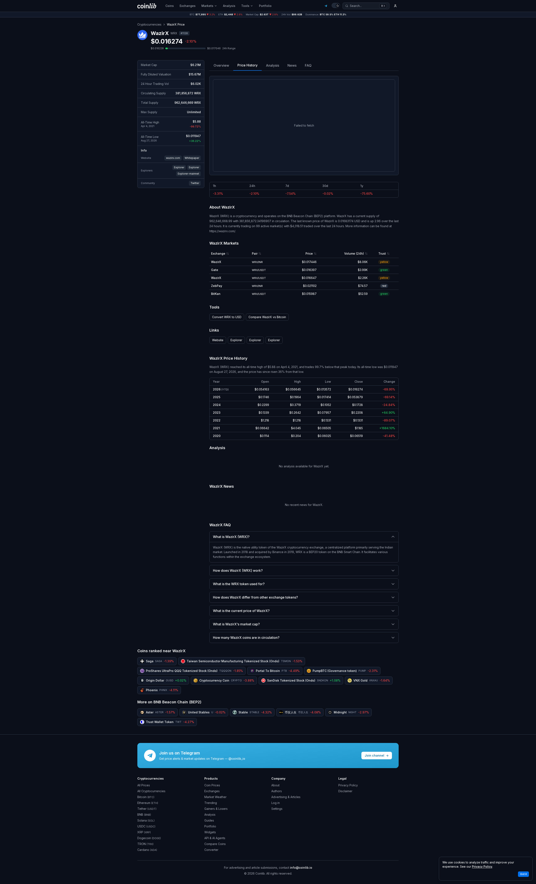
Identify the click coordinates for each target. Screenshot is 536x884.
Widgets (210, 832)
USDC (146, 826)
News (291, 65)
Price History (247, 65)
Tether (146, 808)
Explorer (179, 167)
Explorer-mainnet (188, 173)
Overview (221, 65)
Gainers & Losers (216, 808)
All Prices (143, 785)
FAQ (308, 65)
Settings (276, 808)
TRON (145, 844)
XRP (144, 832)
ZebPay (216, 286)
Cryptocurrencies (149, 24)
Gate (214, 270)
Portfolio (265, 6)
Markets (207, 6)
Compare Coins (215, 844)
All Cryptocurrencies (151, 791)
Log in (275, 803)
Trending (210, 803)
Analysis (229, 6)
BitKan (215, 294)
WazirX (216, 262)
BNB (144, 814)
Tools (245, 6)
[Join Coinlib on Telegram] (325, 6)
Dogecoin (149, 838)
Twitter (195, 183)
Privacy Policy (348, 785)
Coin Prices (212, 785)
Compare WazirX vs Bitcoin (267, 317)
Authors (276, 791)
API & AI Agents (214, 838)
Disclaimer (345, 791)
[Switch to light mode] (336, 5)
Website (217, 340)
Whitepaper (192, 157)
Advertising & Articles (285, 797)
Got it (523, 874)
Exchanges (188, 6)
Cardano (147, 850)
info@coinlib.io (301, 867)
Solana (146, 820)
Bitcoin (145, 797)
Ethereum (147, 803)
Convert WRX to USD (226, 317)
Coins (169, 6)
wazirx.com (173, 157)
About (275, 785)
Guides (209, 820)
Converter (211, 850)
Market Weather (215, 797)
